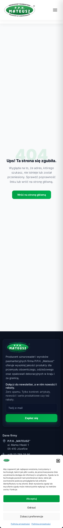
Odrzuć (31, 507)
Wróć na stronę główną (31, 194)
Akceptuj (31, 498)
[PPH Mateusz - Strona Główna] (19, 10)
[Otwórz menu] (55, 10)
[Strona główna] (18, 347)
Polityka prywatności (20, 524)
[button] (58, 460)
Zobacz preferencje (31, 516)
